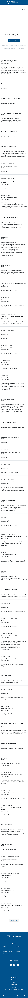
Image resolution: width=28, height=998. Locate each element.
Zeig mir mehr (14, 920)
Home (2, 7)
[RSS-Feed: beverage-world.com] (18, 964)
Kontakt (14, 987)
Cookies (15, 977)
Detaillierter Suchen (14, 40)
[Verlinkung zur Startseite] (14, 2)
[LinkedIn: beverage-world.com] (14, 964)
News (4, 946)
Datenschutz (14, 984)
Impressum (14, 979)
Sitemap (17, 951)
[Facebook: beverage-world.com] (10, 964)
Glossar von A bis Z (20, 949)
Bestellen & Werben (8, 951)
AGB (14, 982)
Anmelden (17, 946)
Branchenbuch (8, 7)
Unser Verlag (6, 954)
